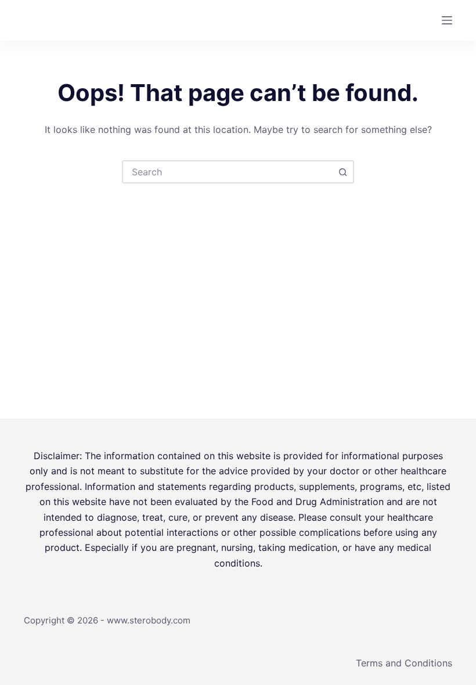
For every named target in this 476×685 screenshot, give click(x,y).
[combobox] (227, 171)
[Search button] (342, 171)
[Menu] (447, 20)
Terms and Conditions (404, 663)
